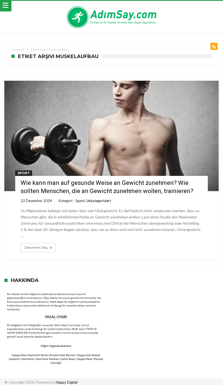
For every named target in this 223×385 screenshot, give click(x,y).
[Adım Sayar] (111, 6)
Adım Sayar (57, 301)
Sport (23, 173)
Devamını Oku (36, 247)
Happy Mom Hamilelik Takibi (30, 355)
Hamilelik (27, 358)
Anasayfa (18, 50)
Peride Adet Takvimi (62, 355)
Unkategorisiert (98, 200)
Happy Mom (84, 358)
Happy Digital (67, 382)
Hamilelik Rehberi (47, 358)
